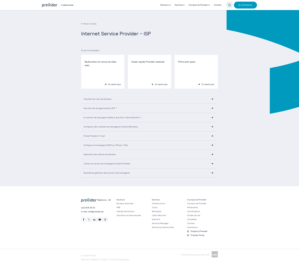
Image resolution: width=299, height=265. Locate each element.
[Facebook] (83, 219)
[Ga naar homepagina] (58, 5)
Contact (217, 5)
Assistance (247, 5)
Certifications (193, 211)
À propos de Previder (196, 203)
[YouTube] (99, 219)
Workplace (156, 211)
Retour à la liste (90, 24)
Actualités (192, 219)
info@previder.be (96, 211)
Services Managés (160, 223)
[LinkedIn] (94, 219)
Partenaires (192, 207)
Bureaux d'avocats (125, 203)
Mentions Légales (89, 259)
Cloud (154, 207)
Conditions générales (120, 259)
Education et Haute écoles (129, 215)
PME (118, 207)
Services (179, 5)
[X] (89, 219)
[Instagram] (105, 219)
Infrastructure (158, 203)
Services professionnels (163, 227)
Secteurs (164, 5)
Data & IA (156, 219)
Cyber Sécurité (159, 215)
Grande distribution (126, 211)
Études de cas (193, 215)
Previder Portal (197, 235)
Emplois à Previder (199, 231)
